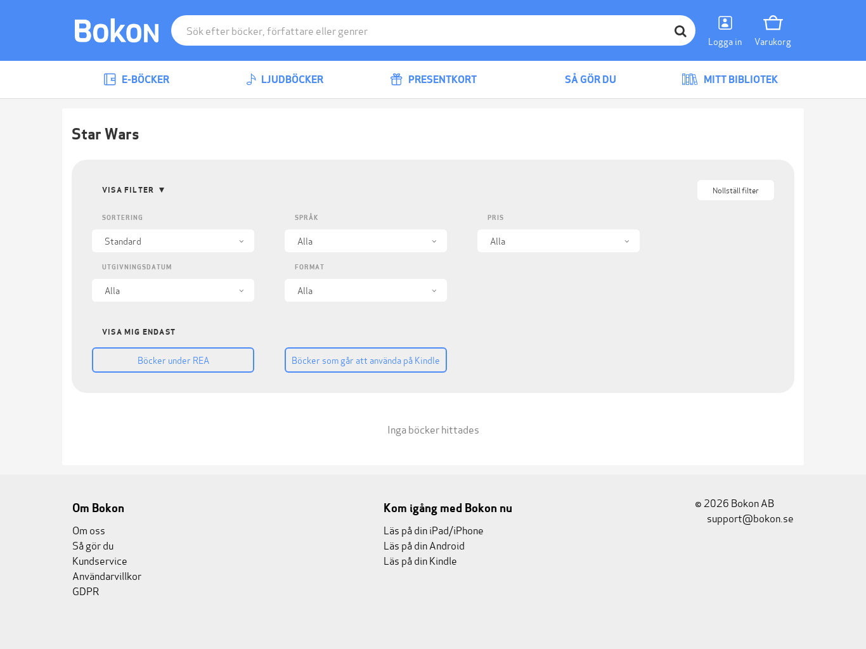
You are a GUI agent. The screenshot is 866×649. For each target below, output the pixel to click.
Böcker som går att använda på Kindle (366, 359)
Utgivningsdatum (137, 267)
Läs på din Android (424, 544)
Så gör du (589, 79)
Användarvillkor (106, 575)
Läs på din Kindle (420, 560)
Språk (306, 218)
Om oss (88, 529)
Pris (496, 218)
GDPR (85, 590)
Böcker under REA (173, 359)
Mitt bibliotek (740, 79)
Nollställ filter (736, 189)
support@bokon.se (749, 517)
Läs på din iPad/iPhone (434, 529)
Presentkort (441, 79)
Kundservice (99, 560)
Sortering (122, 218)
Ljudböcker (291, 79)
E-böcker (144, 79)
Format (310, 267)
